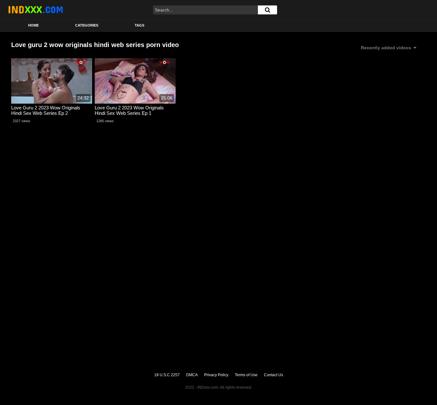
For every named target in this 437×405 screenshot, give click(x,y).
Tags (139, 25)
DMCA (192, 375)
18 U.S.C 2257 (167, 375)
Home (33, 25)
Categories (86, 25)
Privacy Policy (216, 375)
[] (267, 9)
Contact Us (273, 375)
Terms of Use (246, 375)
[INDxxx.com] (35, 9)
